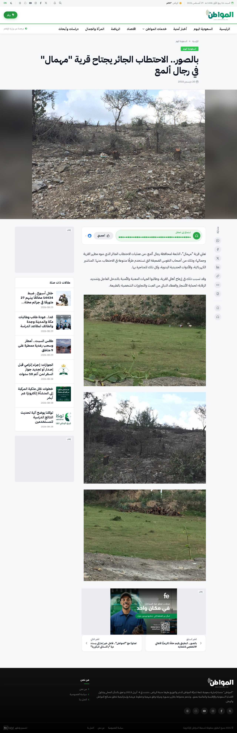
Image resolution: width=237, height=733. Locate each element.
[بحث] (60, 3)
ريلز (9, 15)
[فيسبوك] (40, 3)
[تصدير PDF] (217, 293)
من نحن (83, 689)
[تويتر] (46, 3)
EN (5, 3)
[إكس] (217, 258)
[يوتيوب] (30, 3)
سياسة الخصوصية (78, 694)
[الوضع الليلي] (11, 3)
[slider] (155, 237)
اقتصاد (131, 29)
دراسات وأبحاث (69, 29)
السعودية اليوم (203, 29)
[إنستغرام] (35, 3)
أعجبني (101, 236)
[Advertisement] (44, 250)
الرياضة (115, 29)
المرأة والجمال (94, 29)
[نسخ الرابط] (217, 276)
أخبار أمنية (180, 29)
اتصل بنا (83, 699)
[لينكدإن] (217, 267)
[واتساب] (217, 240)
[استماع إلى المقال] (217, 317)
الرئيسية (224, 29)
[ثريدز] (20, 3)
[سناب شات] (25, 3)
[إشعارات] (54, 3)
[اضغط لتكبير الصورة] (118, 154)
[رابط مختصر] (217, 285)
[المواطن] (219, 15)
